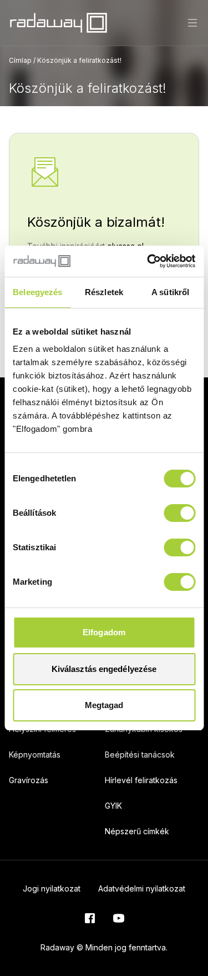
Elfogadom (104, 632)
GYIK (113, 805)
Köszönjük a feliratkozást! (79, 60)
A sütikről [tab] (170, 292)
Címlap (20, 60)
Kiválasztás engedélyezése (104, 669)
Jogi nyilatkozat (51, 888)
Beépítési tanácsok (140, 754)
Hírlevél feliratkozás (141, 780)
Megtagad (104, 705)
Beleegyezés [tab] (37, 292)
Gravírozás (28, 780)
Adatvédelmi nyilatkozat (141, 888)
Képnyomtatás (34, 754)
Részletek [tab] (104, 292)
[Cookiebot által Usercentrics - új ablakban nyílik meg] (148, 261)
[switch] (179, 513)
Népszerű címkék (137, 831)
